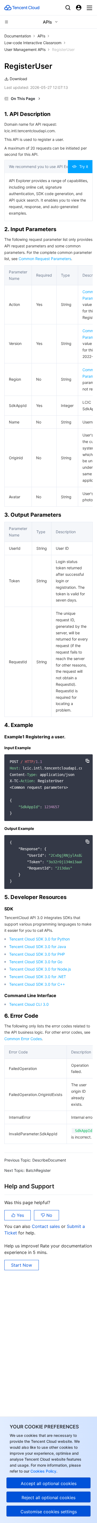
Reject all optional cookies (48, 1497)
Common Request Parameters (45, 258)
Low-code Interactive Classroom (32, 42)
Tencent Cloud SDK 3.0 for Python (39, 939)
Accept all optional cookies (49, 1483)
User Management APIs (25, 49)
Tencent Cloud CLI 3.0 (29, 1004)
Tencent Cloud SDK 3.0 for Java (37, 946)
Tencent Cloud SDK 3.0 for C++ (37, 984)
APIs (41, 36)
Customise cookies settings (48, 1511)
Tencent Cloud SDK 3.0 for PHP (37, 954)
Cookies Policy (42, 1471)
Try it (83, 166)
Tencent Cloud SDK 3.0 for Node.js (40, 969)
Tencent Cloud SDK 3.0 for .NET (37, 976)
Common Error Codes (23, 1038)
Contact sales (46, 1226)
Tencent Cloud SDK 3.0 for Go (35, 961)
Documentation (17, 36)
